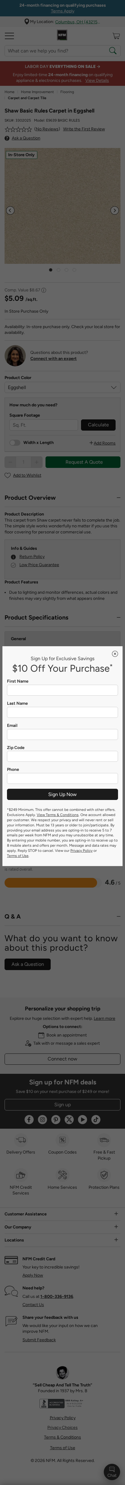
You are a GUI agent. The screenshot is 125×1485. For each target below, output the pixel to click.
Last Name (17, 703)
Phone (13, 770)
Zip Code (16, 748)
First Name (18, 681)
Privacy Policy (81, 850)
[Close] (115, 653)
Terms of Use (18, 856)
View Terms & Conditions (58, 815)
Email (12, 726)
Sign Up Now (62, 794)
